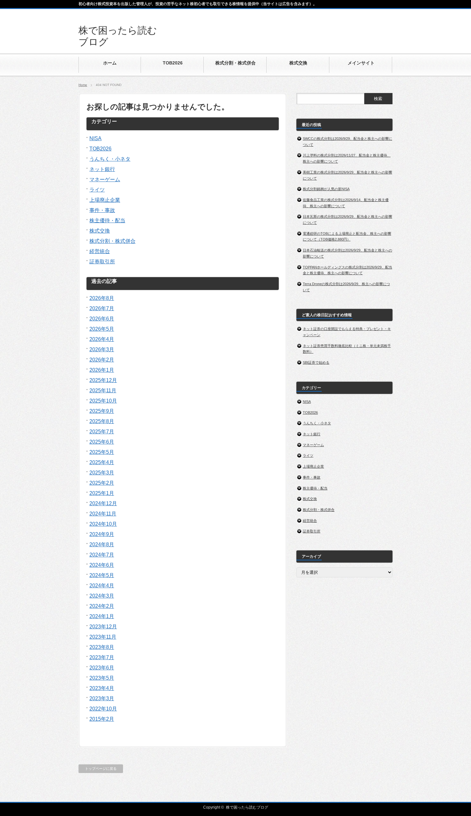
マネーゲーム (104, 179)
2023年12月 (103, 626)
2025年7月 (101, 431)
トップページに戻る (101, 768)
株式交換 (99, 231)
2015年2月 (101, 719)
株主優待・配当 (107, 220)
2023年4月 (101, 688)
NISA (95, 138)
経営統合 (99, 251)
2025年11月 (102, 390)
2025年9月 (101, 411)
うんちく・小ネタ (109, 159)
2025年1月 (101, 493)
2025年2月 (101, 483)
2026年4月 (101, 339)
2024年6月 (101, 565)
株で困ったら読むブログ (247, 807)
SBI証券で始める (316, 362)
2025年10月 (103, 401)
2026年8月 (101, 298)
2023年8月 (101, 647)
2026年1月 (101, 370)
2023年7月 (101, 657)
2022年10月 (103, 708)
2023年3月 (101, 698)
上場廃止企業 (104, 200)
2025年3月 (101, 472)
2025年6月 (101, 442)
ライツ (97, 189)
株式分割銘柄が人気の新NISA (326, 189)
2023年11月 (102, 637)
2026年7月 (101, 308)
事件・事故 (102, 210)
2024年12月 (103, 503)
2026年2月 (101, 359)
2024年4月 (101, 585)
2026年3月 (101, 349)
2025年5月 (101, 452)
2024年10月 (103, 524)
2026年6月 (101, 318)
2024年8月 (101, 544)
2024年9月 (101, 534)
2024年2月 (101, 606)
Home (82, 85)
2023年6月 (101, 667)
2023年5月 (101, 678)
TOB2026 (100, 148)
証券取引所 (102, 261)
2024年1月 (101, 616)
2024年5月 (101, 575)
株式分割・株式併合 (112, 241)
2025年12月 (103, 380)
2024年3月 (101, 596)
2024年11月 (102, 513)
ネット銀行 (102, 169)
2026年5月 (101, 329)
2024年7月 (101, 554)
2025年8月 (101, 421)
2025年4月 (101, 462)
